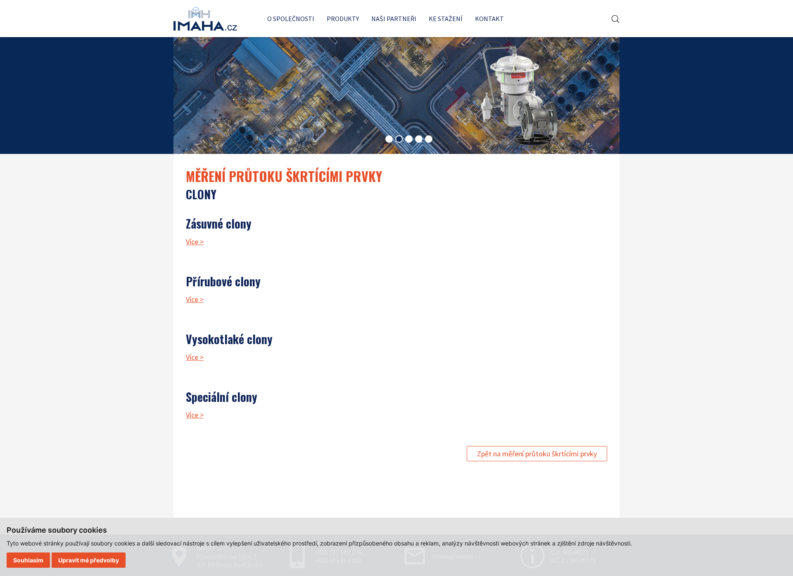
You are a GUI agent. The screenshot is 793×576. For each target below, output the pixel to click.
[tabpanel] (396, 95)
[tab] (389, 139)
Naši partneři (393, 18)
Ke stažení (446, 18)
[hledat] (615, 19)
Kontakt (489, 18)
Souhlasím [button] (28, 560)
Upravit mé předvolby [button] (88, 560)
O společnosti (290, 18)
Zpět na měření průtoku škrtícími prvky (537, 453)
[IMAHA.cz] (205, 18)
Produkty (343, 18)
